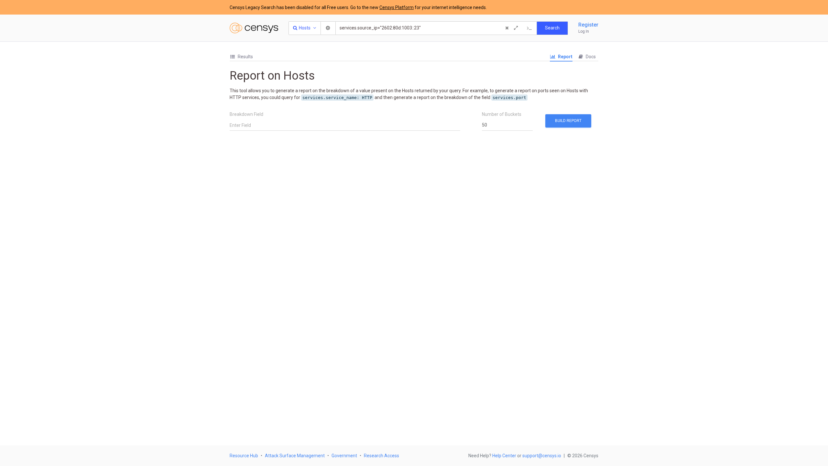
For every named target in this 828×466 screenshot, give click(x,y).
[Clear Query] (507, 28)
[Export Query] (529, 28)
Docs (590, 56)
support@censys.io (541, 455)
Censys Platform (396, 7)
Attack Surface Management (295, 455)
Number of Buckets (501, 114)
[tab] (241, 57)
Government (344, 455)
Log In (583, 31)
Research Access (381, 455)
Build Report (568, 120)
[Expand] (516, 28)
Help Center (504, 455)
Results (245, 56)
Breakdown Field (246, 114)
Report (564, 56)
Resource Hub (244, 455)
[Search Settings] (328, 28)
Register (588, 25)
